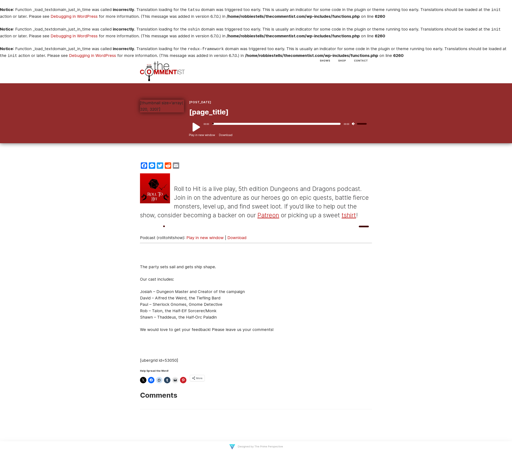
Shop (342, 60)
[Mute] (353, 124)
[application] (279, 124)
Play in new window (202, 135)
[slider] (362, 123)
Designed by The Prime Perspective (260, 446)
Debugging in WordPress (74, 16)
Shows (325, 60)
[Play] (194, 127)
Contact (361, 60)
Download (225, 135)
